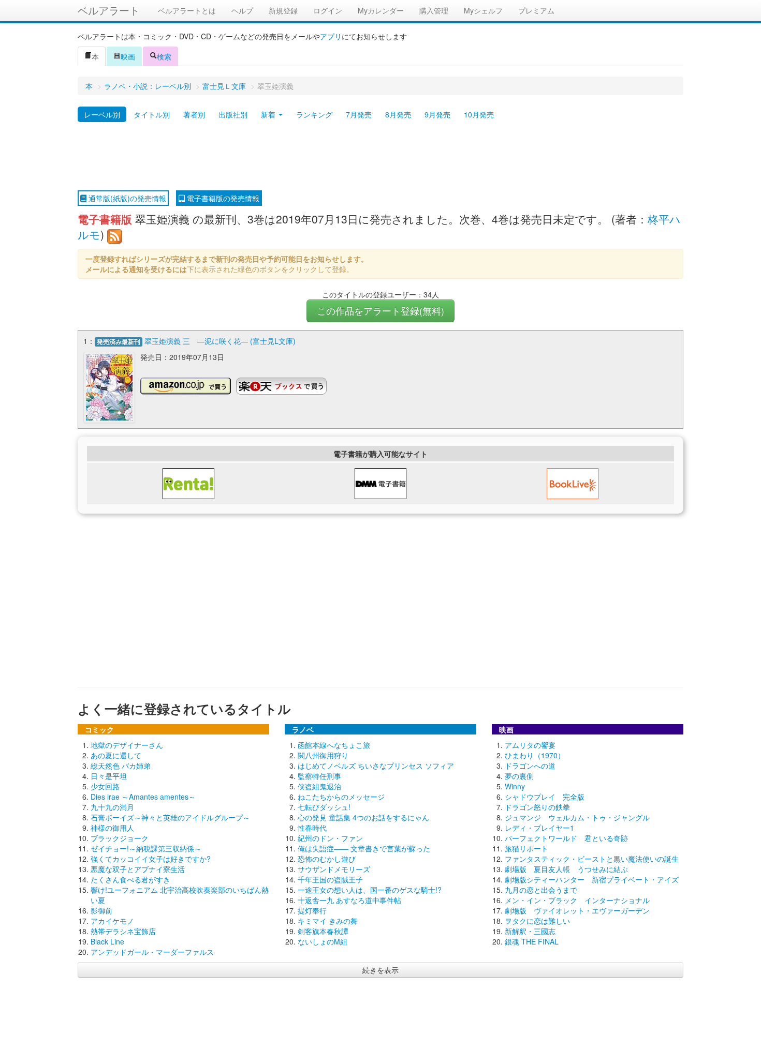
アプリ (331, 36)
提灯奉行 (312, 910)
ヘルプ (242, 10)
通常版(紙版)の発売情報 (126, 198)
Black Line (107, 941)
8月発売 (398, 114)
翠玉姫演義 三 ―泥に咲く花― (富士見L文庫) (220, 341)
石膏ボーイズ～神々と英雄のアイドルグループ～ (170, 817)
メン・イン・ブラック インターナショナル (577, 900)
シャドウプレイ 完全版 (544, 796)
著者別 (194, 114)
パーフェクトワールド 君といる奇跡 (566, 838)
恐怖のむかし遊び (327, 858)
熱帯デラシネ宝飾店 (123, 931)
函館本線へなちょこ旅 (334, 745)
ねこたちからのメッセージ (341, 796)
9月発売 (437, 114)
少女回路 (105, 786)
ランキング (314, 114)
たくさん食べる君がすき (130, 879)
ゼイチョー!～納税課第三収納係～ (146, 848)
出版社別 (232, 114)
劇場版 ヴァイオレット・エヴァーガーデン (577, 910)
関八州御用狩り (323, 755)
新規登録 (283, 10)
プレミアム (536, 10)
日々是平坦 (109, 776)
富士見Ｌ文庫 (224, 86)
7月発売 (359, 114)
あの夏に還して (116, 755)
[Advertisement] (380, 156)
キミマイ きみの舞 (328, 921)
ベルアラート (109, 10)
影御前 (101, 910)
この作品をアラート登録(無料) (380, 310)
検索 (164, 56)
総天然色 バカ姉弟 (121, 765)
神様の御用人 (112, 827)
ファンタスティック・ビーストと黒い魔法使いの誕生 (592, 858)
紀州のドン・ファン (330, 838)
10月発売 (479, 114)
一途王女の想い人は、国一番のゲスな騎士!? (370, 889)
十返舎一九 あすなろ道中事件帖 (349, 900)
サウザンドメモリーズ (334, 869)
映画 (128, 56)
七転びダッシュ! (324, 807)
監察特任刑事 (319, 776)
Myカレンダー (381, 10)
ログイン (327, 10)
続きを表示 (380, 970)
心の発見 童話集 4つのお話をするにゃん (363, 817)
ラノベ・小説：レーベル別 (147, 86)
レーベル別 (102, 114)
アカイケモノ (112, 921)
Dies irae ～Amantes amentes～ (143, 796)
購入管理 (433, 10)
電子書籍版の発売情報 (222, 198)
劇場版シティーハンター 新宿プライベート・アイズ (592, 879)
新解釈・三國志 (530, 931)
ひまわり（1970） (535, 755)
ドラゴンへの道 (530, 765)
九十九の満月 (112, 807)
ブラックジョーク (120, 838)
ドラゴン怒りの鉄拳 (537, 807)
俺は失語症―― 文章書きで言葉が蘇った (364, 848)
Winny (515, 786)
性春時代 (312, 827)
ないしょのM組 (322, 941)
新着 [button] (269, 114)
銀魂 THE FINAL (532, 941)
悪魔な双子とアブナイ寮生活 (138, 869)
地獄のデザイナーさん (127, 745)
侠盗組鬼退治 (319, 786)
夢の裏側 (519, 776)
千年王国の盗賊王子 (330, 879)
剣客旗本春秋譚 (323, 931)
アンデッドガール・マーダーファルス (152, 952)
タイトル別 (152, 114)
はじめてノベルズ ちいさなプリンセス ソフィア (376, 765)
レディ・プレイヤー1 (539, 827)
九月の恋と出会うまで (541, 889)
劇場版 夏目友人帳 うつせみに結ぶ (566, 869)
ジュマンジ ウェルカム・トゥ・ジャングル (577, 817)
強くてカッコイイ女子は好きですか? (151, 858)
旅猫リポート (526, 848)
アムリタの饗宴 (530, 745)
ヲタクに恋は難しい (537, 921)
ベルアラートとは (187, 10)
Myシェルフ (483, 10)
